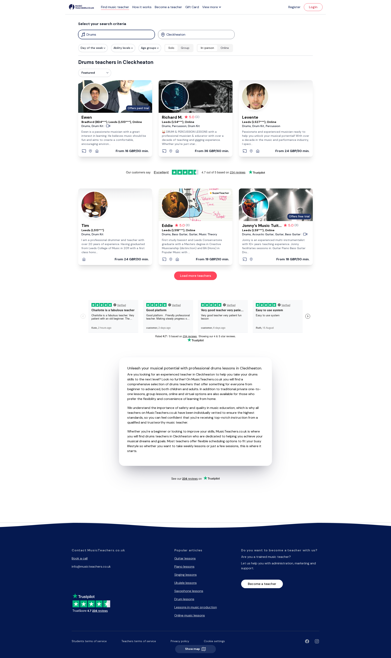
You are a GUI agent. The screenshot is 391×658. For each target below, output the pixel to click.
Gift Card (192, 7)
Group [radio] (185, 48)
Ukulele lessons (185, 583)
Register (294, 7)
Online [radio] (225, 48)
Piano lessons (184, 566)
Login (313, 7)
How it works (142, 7)
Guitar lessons (185, 558)
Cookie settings (214, 641)
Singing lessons (185, 575)
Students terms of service (89, 641)
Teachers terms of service (138, 641)
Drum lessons (184, 599)
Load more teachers (195, 276)
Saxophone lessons (188, 591)
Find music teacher (115, 7)
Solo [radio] (171, 48)
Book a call (80, 558)
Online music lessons (189, 615)
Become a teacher (168, 7)
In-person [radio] (207, 48)
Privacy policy (180, 641)
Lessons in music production (195, 607)
